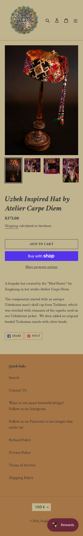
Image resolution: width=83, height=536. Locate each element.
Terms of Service (22, 465)
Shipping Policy (21, 477)
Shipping (11, 225)
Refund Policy (20, 440)
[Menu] (75, 20)
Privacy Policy (20, 452)
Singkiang (47, 521)
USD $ (40, 507)
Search (14, 377)
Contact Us (18, 390)
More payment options (41, 267)
